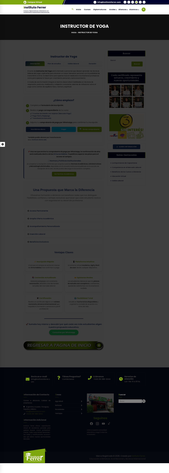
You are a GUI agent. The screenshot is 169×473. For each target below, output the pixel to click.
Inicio (78, 9)
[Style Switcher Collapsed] (2, 144)
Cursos (87, 9)
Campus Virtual (34, 2)
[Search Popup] (144, 9)
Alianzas (122, 9)
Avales (112, 9)
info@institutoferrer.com (109, 2)
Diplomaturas (99, 9)
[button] (72, 9)
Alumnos (133, 9)
